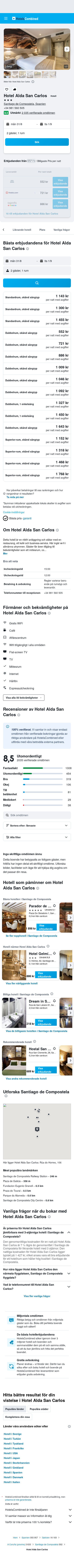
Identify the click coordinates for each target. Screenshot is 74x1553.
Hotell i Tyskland (13, 1443)
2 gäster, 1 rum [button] (16, 133)
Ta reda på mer (15, 497)
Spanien (26, 1537)
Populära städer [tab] (39, 1409)
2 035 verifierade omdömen (38, 113)
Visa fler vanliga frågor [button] (37, 1296)
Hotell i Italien (12, 1482)
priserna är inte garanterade (18, 1499)
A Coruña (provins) (16, 1544)
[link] (31, 935)
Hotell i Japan (12, 1458)
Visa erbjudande (46, 927)
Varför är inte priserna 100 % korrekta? (28, 1522)
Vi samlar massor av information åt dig (28, 1516)
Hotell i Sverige (13, 1434)
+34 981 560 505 (14, 108)
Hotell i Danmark (13, 1477)
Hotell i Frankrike (14, 1448)
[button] (6, 18)
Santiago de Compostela (46, 1544)
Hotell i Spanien (13, 1472)
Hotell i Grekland (13, 1467)
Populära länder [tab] (14, 1409)
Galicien (46, 1537)
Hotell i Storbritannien (17, 1462)
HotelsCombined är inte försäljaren (26, 1510)
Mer (5, 553)
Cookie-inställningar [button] (14, 512)
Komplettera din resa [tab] (17, 1417)
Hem (15, 1537)
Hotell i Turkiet (12, 1438)
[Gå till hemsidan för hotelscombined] (25, 18)
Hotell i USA (11, 1453)
